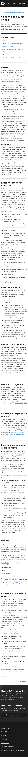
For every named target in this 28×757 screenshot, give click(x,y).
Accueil (3, 10)
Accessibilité (4, 732)
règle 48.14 (19, 455)
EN (9, 3)
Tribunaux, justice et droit (15, 10)
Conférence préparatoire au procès (13, 49)
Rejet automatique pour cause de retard (14, 52)
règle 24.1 (10, 393)
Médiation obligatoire (9, 46)
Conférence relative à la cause (11, 57)
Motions (5, 55)
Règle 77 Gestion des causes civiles (13, 43)
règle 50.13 (11, 621)
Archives (3, 735)
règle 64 (21, 318)
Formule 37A (5, 563)
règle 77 (15, 242)
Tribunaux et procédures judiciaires (14, 12)
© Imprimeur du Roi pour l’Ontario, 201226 (13, 750)
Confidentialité (5, 743)
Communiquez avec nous (14, 715)
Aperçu (5, 41)
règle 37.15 (7, 157)
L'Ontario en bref (6, 728)
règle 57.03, (15, 583)
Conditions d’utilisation (7, 746)
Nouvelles (4, 739)
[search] (14, 3)
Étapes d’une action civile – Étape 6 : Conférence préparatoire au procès (13, 434)
